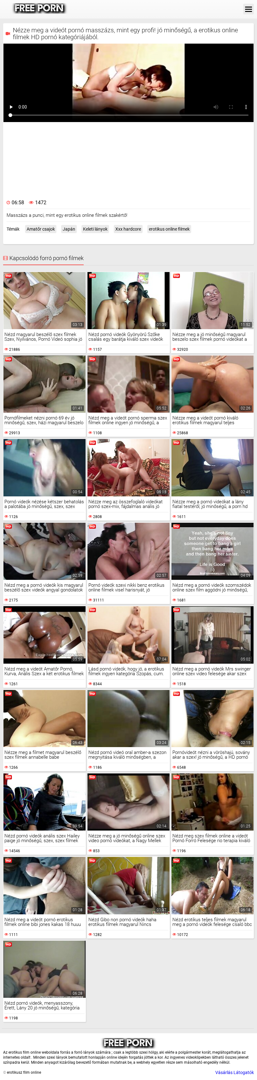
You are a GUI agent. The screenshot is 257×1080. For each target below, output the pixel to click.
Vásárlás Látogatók (234, 1072)
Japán (69, 229)
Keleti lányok (95, 229)
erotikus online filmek (169, 229)
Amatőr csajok (41, 229)
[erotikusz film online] (39, 12)
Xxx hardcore (128, 229)
